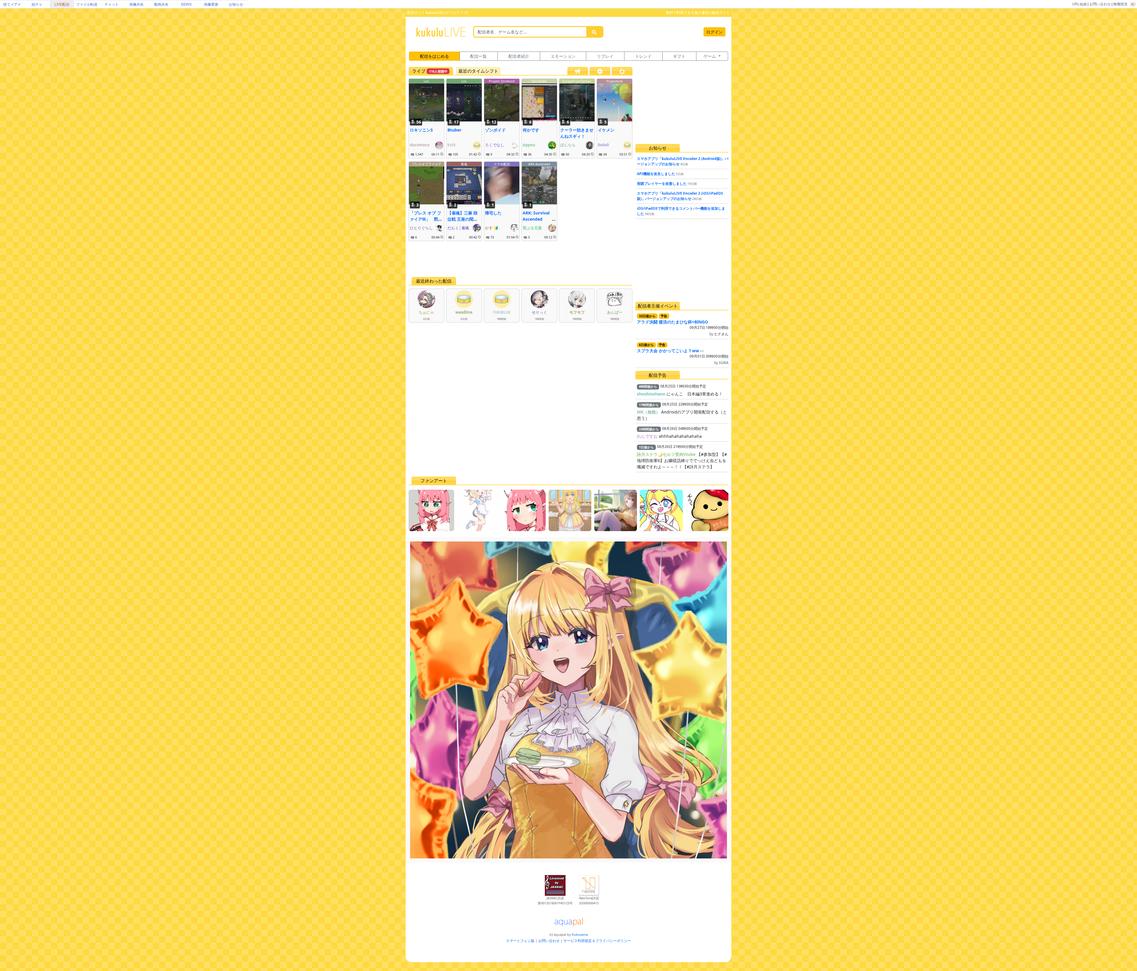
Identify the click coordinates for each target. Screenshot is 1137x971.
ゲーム (710, 56)
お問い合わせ (1100, 4)
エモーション (563, 56)
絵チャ (37, 4)
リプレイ (605, 56)
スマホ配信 (502, 164)
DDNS (186, 4)
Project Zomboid (502, 81)
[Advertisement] (520, 259)
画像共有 (136, 4)
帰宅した (493, 213)
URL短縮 (1079, 4)
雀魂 (464, 164)
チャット (112, 4)
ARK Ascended (539, 164)
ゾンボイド (495, 130)
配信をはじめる (434, 56)
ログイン (714, 32)
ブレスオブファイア (426, 164)
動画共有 (161, 4)
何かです (531, 130)
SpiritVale (539, 81)
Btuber (454, 130)
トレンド (643, 56)
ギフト (679, 56)
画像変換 (211, 4)
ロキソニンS (421, 130)
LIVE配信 (61, 4)
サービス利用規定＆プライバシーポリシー (597, 940)
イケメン (606, 130)
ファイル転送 (86, 4)
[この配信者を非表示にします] (441, 154)
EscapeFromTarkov (576, 81)
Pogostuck (614, 81)
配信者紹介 (518, 56)
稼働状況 (1120, 4)
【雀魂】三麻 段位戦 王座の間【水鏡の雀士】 (462, 219)
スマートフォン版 (520, 940)
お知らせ (236, 4)
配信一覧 (478, 56)
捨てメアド (12, 4)
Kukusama (580, 934)
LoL (426, 81)
